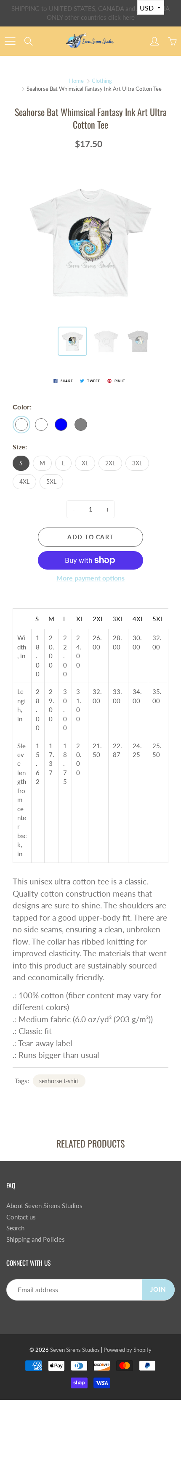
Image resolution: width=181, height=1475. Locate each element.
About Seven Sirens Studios (44, 1205)
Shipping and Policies (35, 1239)
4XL (24, 481)
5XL (51, 481)
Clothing (102, 80)
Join (158, 1289)
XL (85, 463)
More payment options (90, 578)
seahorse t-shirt (59, 1080)
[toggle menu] (10, 41)
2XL (110, 463)
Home (76, 80)
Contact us (21, 1217)
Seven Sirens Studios (75, 1349)
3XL (137, 463)
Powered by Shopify (128, 1349)
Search (15, 1228)
